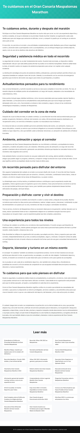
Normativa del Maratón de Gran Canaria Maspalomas (39, 351)
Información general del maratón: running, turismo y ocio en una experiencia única (14, 380)
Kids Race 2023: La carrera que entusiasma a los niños (64, 398)
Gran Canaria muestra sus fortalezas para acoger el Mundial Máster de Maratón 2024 (40, 409)
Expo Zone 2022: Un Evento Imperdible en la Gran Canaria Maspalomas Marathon (38, 390)
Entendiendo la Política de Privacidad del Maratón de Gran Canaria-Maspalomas (13, 342)
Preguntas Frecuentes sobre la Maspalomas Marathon (64, 379)
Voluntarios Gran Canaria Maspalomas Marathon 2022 (12, 370)
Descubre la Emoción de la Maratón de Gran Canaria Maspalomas (63, 371)
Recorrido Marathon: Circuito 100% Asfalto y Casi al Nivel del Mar (14, 360)
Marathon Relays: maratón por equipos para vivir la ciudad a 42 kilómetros (13, 352)
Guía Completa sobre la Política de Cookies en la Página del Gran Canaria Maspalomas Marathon (14, 399)
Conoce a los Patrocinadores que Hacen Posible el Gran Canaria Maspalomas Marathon (65, 390)
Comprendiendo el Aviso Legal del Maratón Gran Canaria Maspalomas (40, 380)
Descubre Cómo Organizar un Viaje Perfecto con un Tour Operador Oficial (64, 361)
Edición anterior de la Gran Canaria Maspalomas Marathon (40, 370)
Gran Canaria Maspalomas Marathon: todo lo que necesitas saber (64, 342)
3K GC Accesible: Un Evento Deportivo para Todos (12, 389)
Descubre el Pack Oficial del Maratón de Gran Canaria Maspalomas (12, 409)
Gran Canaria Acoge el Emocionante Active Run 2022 (39, 398)
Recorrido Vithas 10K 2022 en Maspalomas (38, 341)
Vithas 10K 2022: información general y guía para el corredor (39, 360)
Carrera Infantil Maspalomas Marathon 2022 (63, 351)
